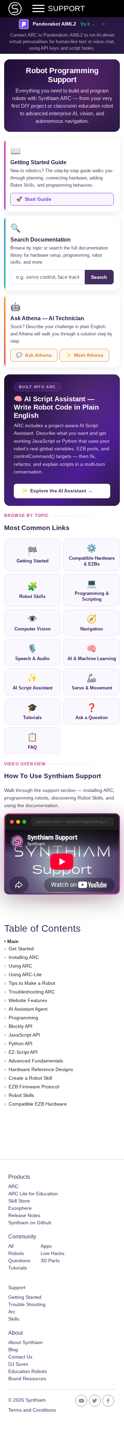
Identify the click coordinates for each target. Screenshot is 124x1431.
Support (16, 1287)
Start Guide (33, 199)
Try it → (87, 24)
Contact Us (20, 1357)
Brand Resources (27, 1378)
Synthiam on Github (29, 1222)
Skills (13, 1319)
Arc (12, 1311)
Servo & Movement (92, 681)
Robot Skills (32, 590)
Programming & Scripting (92, 590)
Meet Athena (84, 355)
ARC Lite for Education (33, 1193)
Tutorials (32, 711)
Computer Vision (32, 622)
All (10, 1246)
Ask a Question (91, 711)
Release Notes (24, 1215)
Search (99, 277)
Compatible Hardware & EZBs (92, 555)
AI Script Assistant (32, 681)
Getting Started (33, 554)
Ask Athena (34, 355)
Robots (16, 1253)
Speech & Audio (32, 652)
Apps (46, 1246)
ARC (13, 1186)
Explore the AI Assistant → (57, 490)
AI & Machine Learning (92, 652)
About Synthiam (25, 1342)
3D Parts (50, 1260)
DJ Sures (18, 1364)
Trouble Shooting (26, 1304)
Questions (19, 1260)
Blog (13, 1349)
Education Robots (27, 1371)
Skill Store (19, 1201)
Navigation (91, 622)
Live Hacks (52, 1253)
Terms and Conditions (32, 1410)
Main (13, 941)
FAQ (32, 740)
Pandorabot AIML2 (54, 24)
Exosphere (20, 1208)
